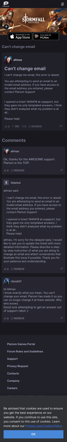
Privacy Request (17, 366)
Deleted (16, 182)
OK (33, 434)
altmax (17, 60)
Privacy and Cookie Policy (44, 426)
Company (13, 380)
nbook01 (16, 281)
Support (12, 358)
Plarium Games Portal (21, 344)
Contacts (13, 373)
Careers (12, 388)
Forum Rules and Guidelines (25, 351)
